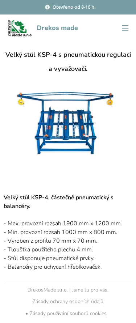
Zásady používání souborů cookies (68, 313)
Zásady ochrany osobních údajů (68, 301)
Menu (125, 28)
